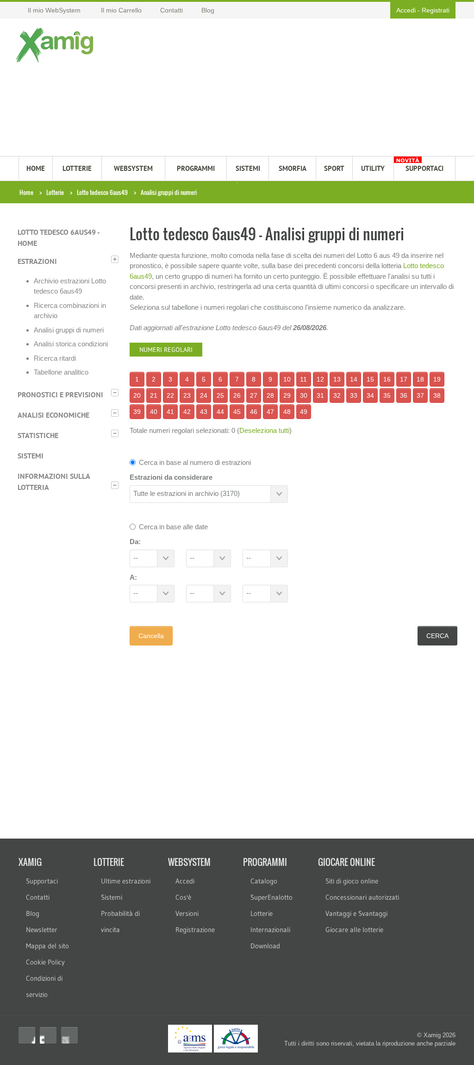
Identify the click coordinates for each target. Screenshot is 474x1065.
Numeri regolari (166, 349)
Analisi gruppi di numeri (69, 330)
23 (187, 395)
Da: (135, 541)
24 (203, 395)
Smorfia (292, 168)
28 (270, 395)
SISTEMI (248, 168)
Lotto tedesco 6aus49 (102, 192)
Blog (32, 913)
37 (420, 395)
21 (153, 395)
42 (187, 411)
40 (153, 411)
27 (253, 395)
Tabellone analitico (61, 372)
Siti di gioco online (351, 881)
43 (203, 411)
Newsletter (41, 929)
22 (170, 395)
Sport (334, 168)
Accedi (406, 10)
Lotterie (55, 192)
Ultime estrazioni (125, 881)
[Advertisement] (274, 88)
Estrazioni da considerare (171, 477)
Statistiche (38, 435)
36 (403, 395)
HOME (35, 168)
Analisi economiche (53, 415)
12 (320, 379)
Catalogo (263, 881)
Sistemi (31, 455)
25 (220, 395)
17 (403, 379)
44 (220, 411)
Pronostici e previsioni (60, 394)
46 (253, 411)
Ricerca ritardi (55, 358)
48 (287, 411)
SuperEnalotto (271, 897)
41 (170, 411)
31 (320, 395)
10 (287, 379)
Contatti (38, 897)
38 (437, 395)
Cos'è (183, 897)
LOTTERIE (77, 168)
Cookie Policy (45, 962)
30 (303, 395)
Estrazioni (37, 261)
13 (337, 379)
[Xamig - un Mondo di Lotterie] (56, 45)
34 (370, 395)
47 (270, 411)
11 (303, 379)
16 (387, 379)
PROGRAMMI (196, 168)
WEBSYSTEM (133, 168)
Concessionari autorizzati (362, 897)
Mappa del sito (47, 945)
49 (303, 411)
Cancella (151, 635)
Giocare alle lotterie (354, 929)
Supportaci (42, 881)
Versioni (187, 913)
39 (137, 411)
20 (137, 395)
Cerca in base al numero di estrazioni (195, 462)
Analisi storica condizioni (71, 344)
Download (265, 945)
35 (387, 395)
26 (237, 395)
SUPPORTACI (424, 168)
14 (353, 379)
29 (287, 395)
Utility (373, 168)
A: (133, 577)
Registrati (435, 10)
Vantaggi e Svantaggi (356, 913)
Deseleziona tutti (264, 430)
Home (26, 192)
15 (370, 379)
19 (437, 379)
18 (420, 379)
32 (337, 395)
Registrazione (195, 929)
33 (353, 395)
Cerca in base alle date (173, 527)
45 (237, 411)
